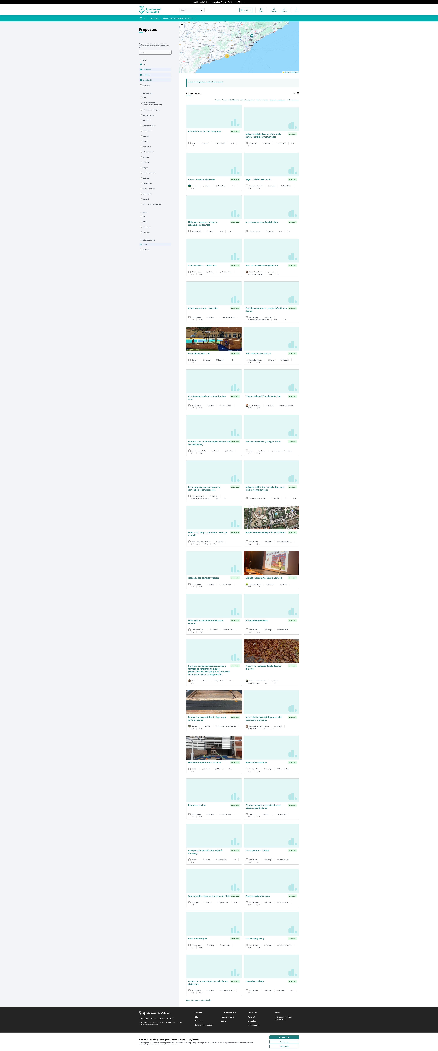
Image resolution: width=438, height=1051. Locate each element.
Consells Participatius (203, 1025)
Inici (196, 1017)
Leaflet (286, 72)
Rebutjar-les (284, 1042)
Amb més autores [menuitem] (293, 100)
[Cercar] (201, 10)
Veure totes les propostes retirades (198, 1000)
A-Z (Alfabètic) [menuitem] (234, 100)
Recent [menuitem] (224, 100)
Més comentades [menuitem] (262, 100)
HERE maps (295, 72)
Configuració (284, 1046)
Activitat (251, 1017)
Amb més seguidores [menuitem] (277, 100)
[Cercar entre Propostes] (170, 52)
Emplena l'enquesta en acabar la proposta (205, 82)
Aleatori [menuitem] (217, 100)
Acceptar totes (284, 1037)
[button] (143, 60)
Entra (223, 1021)
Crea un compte (227, 1017)
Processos (153, 18)
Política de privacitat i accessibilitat (283, 1018)
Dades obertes (253, 1025)
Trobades (252, 1021)
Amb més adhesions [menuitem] (247, 100)
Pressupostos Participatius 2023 (177, 18)
